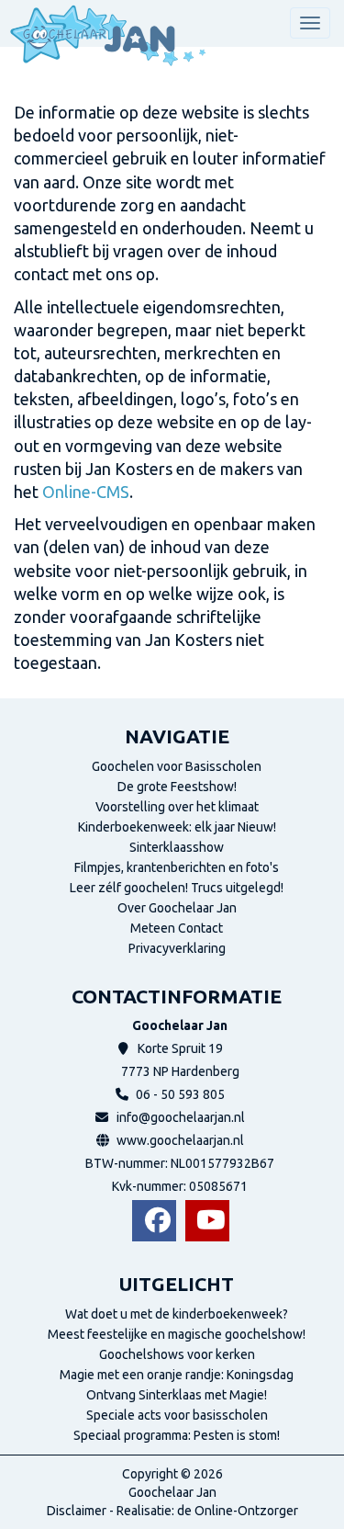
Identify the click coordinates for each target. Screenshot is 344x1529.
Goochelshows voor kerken (177, 1354)
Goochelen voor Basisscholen (176, 766)
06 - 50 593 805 (180, 1094)
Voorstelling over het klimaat (177, 806)
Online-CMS (85, 491)
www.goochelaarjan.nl (180, 1140)
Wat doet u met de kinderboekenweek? (176, 1314)
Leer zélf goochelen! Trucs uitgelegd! (176, 887)
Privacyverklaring (177, 948)
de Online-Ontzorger (237, 1510)
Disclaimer (76, 1510)
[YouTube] (207, 1220)
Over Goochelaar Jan (177, 907)
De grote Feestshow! (177, 786)
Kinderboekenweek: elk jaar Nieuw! (177, 827)
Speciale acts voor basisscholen (177, 1415)
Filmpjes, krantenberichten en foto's (176, 867)
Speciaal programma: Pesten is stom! (176, 1435)
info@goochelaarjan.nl (181, 1117)
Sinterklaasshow (176, 847)
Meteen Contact (176, 928)
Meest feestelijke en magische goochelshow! (176, 1334)
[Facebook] (154, 1220)
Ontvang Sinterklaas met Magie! (176, 1394)
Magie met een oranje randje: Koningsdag (177, 1374)
